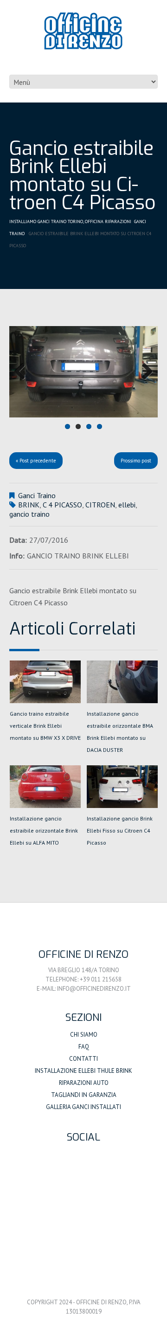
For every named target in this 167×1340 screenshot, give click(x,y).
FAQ (83, 1047)
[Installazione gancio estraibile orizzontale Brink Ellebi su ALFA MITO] (45, 786)
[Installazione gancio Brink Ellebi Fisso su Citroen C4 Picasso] (122, 786)
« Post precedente (36, 460)
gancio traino (29, 514)
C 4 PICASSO (62, 504)
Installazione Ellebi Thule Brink (83, 1071)
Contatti (83, 1059)
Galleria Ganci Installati (83, 1107)
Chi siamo (83, 1035)
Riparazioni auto (84, 1083)
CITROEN (100, 504)
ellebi (126, 504)
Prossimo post (136, 460)
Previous (23, 372)
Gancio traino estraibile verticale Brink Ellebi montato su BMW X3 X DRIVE (45, 725)
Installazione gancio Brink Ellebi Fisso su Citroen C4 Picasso (120, 830)
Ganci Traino (37, 495)
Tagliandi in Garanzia (83, 1095)
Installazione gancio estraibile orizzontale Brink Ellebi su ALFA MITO (44, 830)
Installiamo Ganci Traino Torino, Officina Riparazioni (70, 221)
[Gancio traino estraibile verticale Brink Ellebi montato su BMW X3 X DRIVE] (45, 681)
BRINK (28, 504)
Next (144, 372)
